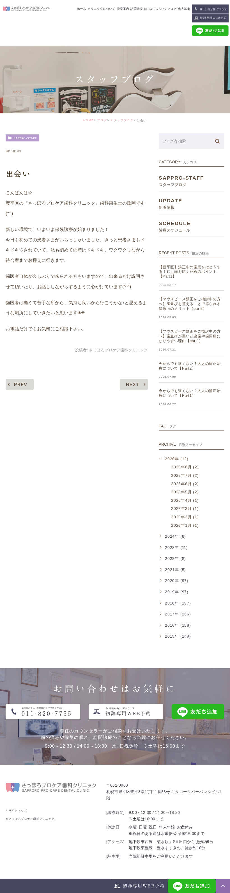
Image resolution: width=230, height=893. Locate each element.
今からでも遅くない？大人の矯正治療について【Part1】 (190, 393)
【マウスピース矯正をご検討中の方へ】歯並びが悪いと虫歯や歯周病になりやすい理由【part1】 (190, 336)
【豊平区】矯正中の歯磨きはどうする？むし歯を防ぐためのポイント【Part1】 (190, 272)
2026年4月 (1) (185, 500)
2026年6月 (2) (185, 484)
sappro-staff (25, 138)
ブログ (102, 120)
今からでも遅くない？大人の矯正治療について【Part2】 (190, 365)
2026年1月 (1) (185, 525)
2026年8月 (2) (185, 467)
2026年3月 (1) (185, 508)
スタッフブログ (122, 120)
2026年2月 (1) (185, 517)
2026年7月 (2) (185, 475)
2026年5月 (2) (185, 492)
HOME (88, 120)
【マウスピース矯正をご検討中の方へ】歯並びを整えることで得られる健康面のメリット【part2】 (190, 304)
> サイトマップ (16, 810)
